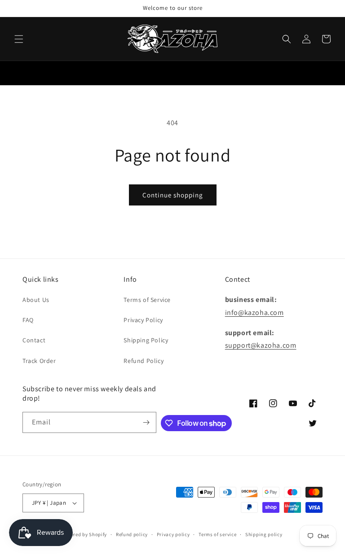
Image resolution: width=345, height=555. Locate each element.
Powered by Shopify (84, 534)
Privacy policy (173, 534)
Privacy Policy (143, 320)
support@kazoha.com (260, 345)
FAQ (28, 320)
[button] (19, 39)
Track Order (39, 361)
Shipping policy (264, 534)
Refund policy (132, 534)
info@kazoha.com (254, 312)
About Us (35, 300)
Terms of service (217, 534)
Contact (33, 340)
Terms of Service (147, 300)
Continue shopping (172, 195)
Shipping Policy (146, 340)
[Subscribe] (146, 422)
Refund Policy (144, 361)
